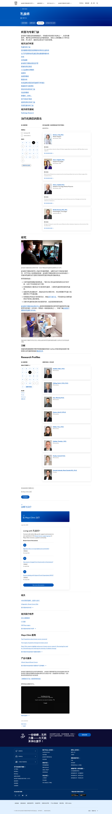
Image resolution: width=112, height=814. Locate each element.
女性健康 (24, 60)
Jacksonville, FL (27, 135)
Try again (45, 703)
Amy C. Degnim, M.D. (59, 159)
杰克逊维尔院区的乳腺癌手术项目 (32, 83)
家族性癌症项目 (26, 66)
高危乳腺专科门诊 (27, 105)
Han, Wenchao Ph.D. (58, 397)
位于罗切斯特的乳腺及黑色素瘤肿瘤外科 (35, 53)
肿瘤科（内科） (26, 96)
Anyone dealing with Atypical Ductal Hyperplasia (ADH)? (38, 575)
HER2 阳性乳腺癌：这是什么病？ (30, 600)
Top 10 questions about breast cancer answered (34, 639)
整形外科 (24, 79)
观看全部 (23, 399)
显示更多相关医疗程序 (27, 628)
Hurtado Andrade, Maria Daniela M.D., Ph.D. (65, 470)
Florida (22, 394)
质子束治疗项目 (26, 99)
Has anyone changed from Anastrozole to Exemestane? (38, 562)
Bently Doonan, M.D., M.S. (60, 209)
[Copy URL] (54, 700)
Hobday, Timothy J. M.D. (59, 441)
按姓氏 (22, 139)
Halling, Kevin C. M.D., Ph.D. (60, 383)
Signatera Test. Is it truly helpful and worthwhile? (36, 548)
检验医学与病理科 (27, 86)
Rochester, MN (27, 133)
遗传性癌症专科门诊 (28, 102)
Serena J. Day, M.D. (58, 134)
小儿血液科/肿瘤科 (27, 70)
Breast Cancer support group (42, 536)
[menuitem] (24, 23)
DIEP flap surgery (25, 625)
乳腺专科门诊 (25, 47)
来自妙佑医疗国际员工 (27, 488)
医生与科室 (40, 22)
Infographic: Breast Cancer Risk (29, 604)
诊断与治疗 (32, 22)
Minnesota (23, 397)
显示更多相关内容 (26, 607)
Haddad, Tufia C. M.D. (59, 368)
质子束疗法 (52, 297)
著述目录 (40, 351)
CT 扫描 (23, 621)
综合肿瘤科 (25, 92)
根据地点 (23, 129)
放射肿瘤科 (25, 76)
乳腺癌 (25, 14)
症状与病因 (24, 22)
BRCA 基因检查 (25, 618)
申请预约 (25, 497)
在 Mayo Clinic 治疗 (50, 22)
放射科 (23, 73)
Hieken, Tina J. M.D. (58, 427)
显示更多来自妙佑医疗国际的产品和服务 (32, 665)
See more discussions (38, 585)
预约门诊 (25, 18)
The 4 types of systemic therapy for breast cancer (34, 642)
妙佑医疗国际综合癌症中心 (30, 306)
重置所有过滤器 (26, 165)
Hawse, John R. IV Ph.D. (59, 412)
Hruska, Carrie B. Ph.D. (59, 456)
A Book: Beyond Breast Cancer (29, 662)
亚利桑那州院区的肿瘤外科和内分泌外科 (35, 50)
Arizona (22, 392)
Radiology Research (27, 113)
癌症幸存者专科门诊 (28, 89)
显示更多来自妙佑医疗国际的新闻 (31, 652)
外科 (22, 57)
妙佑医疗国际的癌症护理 (29, 63)
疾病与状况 (24, 8)
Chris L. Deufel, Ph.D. (58, 184)
